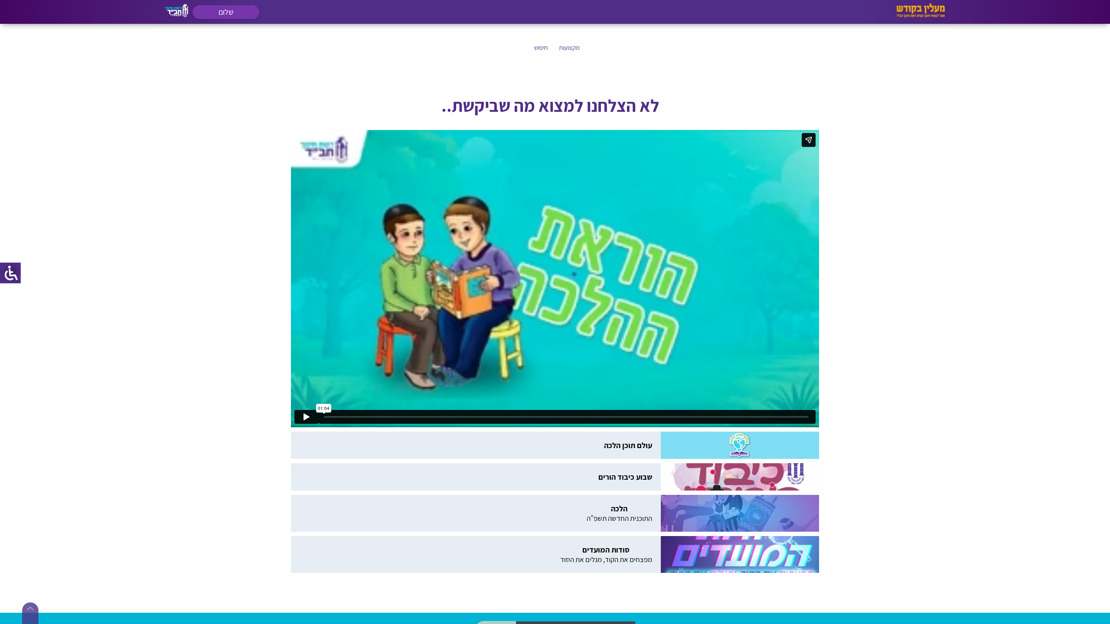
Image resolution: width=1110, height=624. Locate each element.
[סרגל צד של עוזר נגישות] (10, 273)
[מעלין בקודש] (920, 15)
